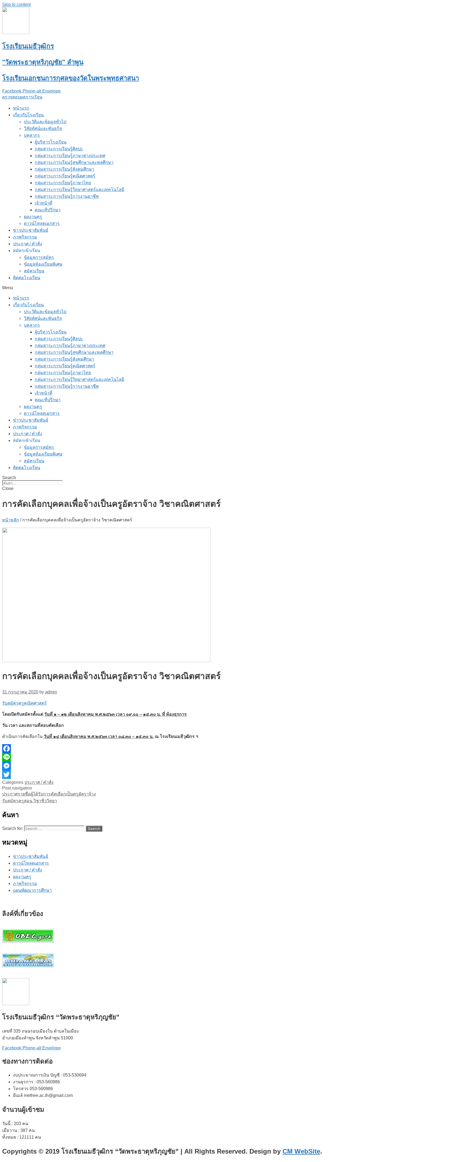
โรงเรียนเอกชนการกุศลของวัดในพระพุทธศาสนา (70, 78)
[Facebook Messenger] (151, 766)
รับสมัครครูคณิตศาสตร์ (24, 703)
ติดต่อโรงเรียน (26, 277)
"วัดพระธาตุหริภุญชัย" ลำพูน (42, 62)
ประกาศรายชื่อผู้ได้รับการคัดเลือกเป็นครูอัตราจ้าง (49, 794)
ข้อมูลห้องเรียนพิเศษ (43, 264)
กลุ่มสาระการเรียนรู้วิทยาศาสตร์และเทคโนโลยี (79, 189)
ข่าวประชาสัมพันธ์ (30, 230)
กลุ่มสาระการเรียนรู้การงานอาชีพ (67, 196)
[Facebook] (151, 748)
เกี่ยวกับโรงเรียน (28, 115)
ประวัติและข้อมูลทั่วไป (45, 121)
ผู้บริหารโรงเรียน (50, 142)
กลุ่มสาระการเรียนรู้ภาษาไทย (63, 182)
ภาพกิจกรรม (25, 237)
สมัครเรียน (34, 271)
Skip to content (16, 4)
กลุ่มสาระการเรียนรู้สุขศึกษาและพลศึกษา (74, 162)
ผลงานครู (33, 216)
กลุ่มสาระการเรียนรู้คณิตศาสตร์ (65, 176)
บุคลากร (32, 135)
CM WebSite (301, 1151)
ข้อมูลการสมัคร (39, 257)
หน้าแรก (21, 108)
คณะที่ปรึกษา (48, 210)
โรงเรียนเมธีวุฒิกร (28, 46)
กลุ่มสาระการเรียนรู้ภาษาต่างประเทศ (70, 155)
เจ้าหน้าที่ (43, 203)
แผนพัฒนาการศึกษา (32, 890)
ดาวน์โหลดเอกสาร (42, 223)
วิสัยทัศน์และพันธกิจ (43, 128)
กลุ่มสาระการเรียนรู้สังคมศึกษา (64, 169)
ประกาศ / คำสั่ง (27, 243)
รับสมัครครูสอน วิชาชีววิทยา (29, 800)
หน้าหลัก (10, 520)
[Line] (151, 757)
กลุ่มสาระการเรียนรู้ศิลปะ (59, 149)
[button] (22, 97)
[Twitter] (151, 774)
